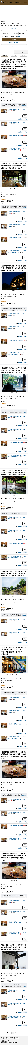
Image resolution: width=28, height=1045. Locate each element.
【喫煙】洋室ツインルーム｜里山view (16, 123)
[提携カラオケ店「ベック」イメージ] (14, 664)
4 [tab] (16, 87)
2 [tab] (12, 87)
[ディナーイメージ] (14, 79)
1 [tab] (10, 87)
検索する (14, 39)
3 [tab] (14, 87)
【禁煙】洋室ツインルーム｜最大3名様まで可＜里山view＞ (17, 149)
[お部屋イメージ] (4, 113)
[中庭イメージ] (14, 586)
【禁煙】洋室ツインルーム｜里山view (16, 110)
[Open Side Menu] (25, 2)
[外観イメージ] (14, 960)
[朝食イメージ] (14, 178)
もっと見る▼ (14, 28)
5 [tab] (18, 87)
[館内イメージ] (14, 383)
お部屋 (21, 52)
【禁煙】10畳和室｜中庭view (15, 135)
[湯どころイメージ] (14, 485)
